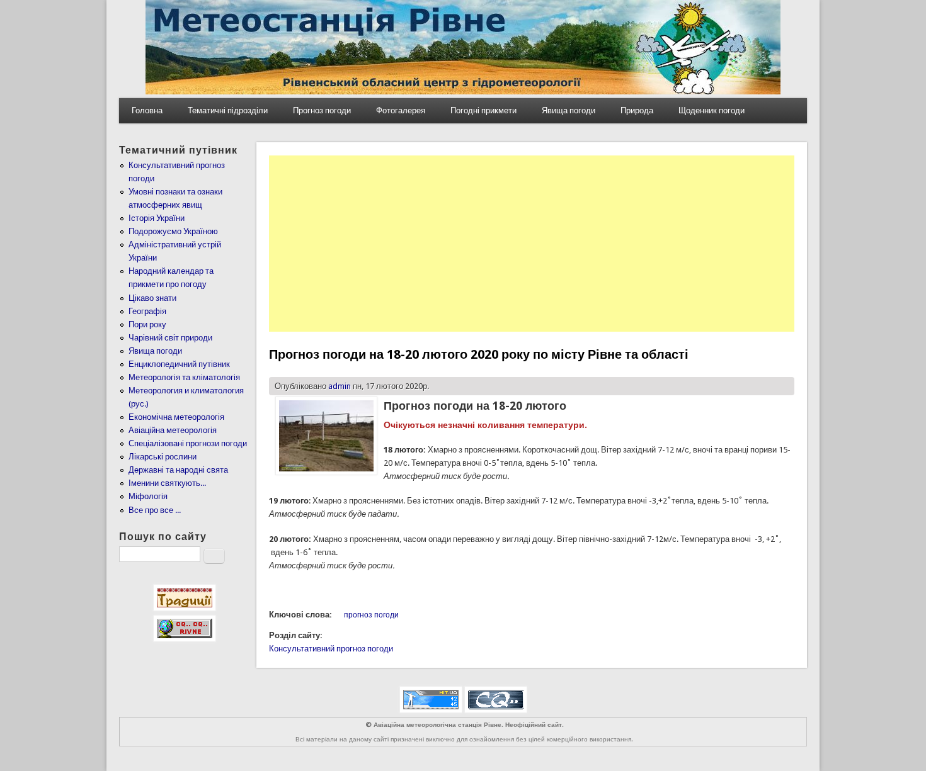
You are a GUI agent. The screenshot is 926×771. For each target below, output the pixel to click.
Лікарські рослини (163, 456)
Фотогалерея (400, 110)
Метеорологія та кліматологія (184, 377)
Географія (147, 311)
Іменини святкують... (167, 483)
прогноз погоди (371, 615)
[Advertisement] (531, 243)
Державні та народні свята (178, 470)
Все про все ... (155, 510)
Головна (147, 110)
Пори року (147, 324)
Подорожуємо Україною (173, 231)
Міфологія (148, 496)
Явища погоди (568, 110)
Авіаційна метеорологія (173, 430)
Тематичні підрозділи (228, 110)
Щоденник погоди (711, 110)
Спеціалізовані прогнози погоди (188, 443)
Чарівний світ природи (170, 337)
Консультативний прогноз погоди (331, 648)
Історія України (157, 218)
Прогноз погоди (322, 110)
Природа (636, 110)
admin (339, 386)
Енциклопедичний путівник (179, 364)
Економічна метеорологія (176, 417)
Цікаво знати (152, 298)
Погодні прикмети (483, 110)
